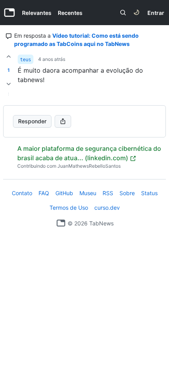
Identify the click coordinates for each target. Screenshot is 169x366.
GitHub (64, 193)
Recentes (70, 12)
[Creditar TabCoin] (8, 56)
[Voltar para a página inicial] (61, 223)
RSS (108, 193)
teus (25, 59)
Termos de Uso (69, 207)
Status (149, 193)
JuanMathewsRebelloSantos (89, 166)
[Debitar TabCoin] (8, 84)
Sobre (127, 193)
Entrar (155, 12)
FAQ (44, 193)
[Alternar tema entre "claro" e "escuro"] (136, 12)
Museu (87, 193)
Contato (22, 193)
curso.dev (107, 207)
